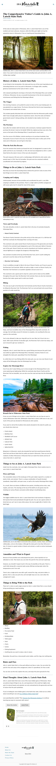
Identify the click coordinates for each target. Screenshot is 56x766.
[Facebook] (6, 726)
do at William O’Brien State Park (29, 694)
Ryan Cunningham (7, 18)
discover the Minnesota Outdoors (32, 698)
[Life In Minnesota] (28, 4)
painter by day (19, 715)
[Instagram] (8, 726)
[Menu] (2, 4)
